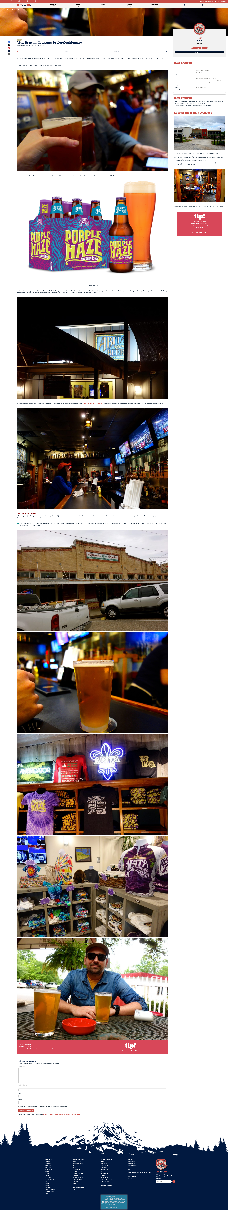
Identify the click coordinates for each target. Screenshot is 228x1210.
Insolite (47, 1175)
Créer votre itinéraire (78, 1190)
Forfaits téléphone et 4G (106, 1179)
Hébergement (104, 1167)
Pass (102, 1171)
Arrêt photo (48, 1163)
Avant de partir (76, 1165)
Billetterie (103, 1175)
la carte (118, 516)
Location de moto (105, 1181)
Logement (75, 1171)
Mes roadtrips (131, 1161)
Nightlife (47, 1183)
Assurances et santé (78, 1163)
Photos (166, 52)
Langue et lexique (77, 1169)
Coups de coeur (49, 1169)
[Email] (9, 50)
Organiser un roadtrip (78, 1173)
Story (18, 52)
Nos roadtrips (104, 1188)
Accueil (4, 10)
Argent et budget (77, 1161)
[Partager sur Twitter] (9, 45)
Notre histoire (104, 1194)
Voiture (75, 1183)
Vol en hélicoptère (105, 1177)
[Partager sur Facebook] (9, 41)
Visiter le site (198, 74)
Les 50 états (48, 1177)
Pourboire (75, 1175)
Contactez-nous (222, 1)
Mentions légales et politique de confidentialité (139, 1172)
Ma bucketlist (131, 1163)
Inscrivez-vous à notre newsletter (208, 1)
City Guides (48, 1167)
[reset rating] (19, 1085)
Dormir (66, 52)
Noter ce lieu (200, 43)
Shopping (47, 1193)
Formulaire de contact (133, 1178)
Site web (20, 1099)
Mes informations (132, 1165)
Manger (47, 1181)
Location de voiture (105, 1165)
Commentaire (22, 1066)
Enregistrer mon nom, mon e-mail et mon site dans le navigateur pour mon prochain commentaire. (43, 1106)
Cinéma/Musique (49, 1165)
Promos (102, 1161)
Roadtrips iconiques (50, 1189)
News (102, 1192)
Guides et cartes (104, 1173)
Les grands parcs (49, 1179)
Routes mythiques (49, 1191)
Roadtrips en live (105, 1190)
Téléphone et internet (78, 1179)
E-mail (20, 1093)
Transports (75, 1181)
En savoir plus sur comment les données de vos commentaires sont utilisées (61, 1114)
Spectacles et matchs (78, 1177)
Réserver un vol (104, 1163)
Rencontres (48, 1187)
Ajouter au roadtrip (200, 52)
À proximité (116, 52)
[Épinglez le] (9, 47)
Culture (47, 1171)
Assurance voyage (105, 1169)
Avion (74, 1167)
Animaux (47, 1161)
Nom (20, 1087)
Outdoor (47, 1185)
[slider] (23, 1085)
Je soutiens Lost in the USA (130, 1050)
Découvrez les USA (11, 10)
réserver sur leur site (216, 159)
